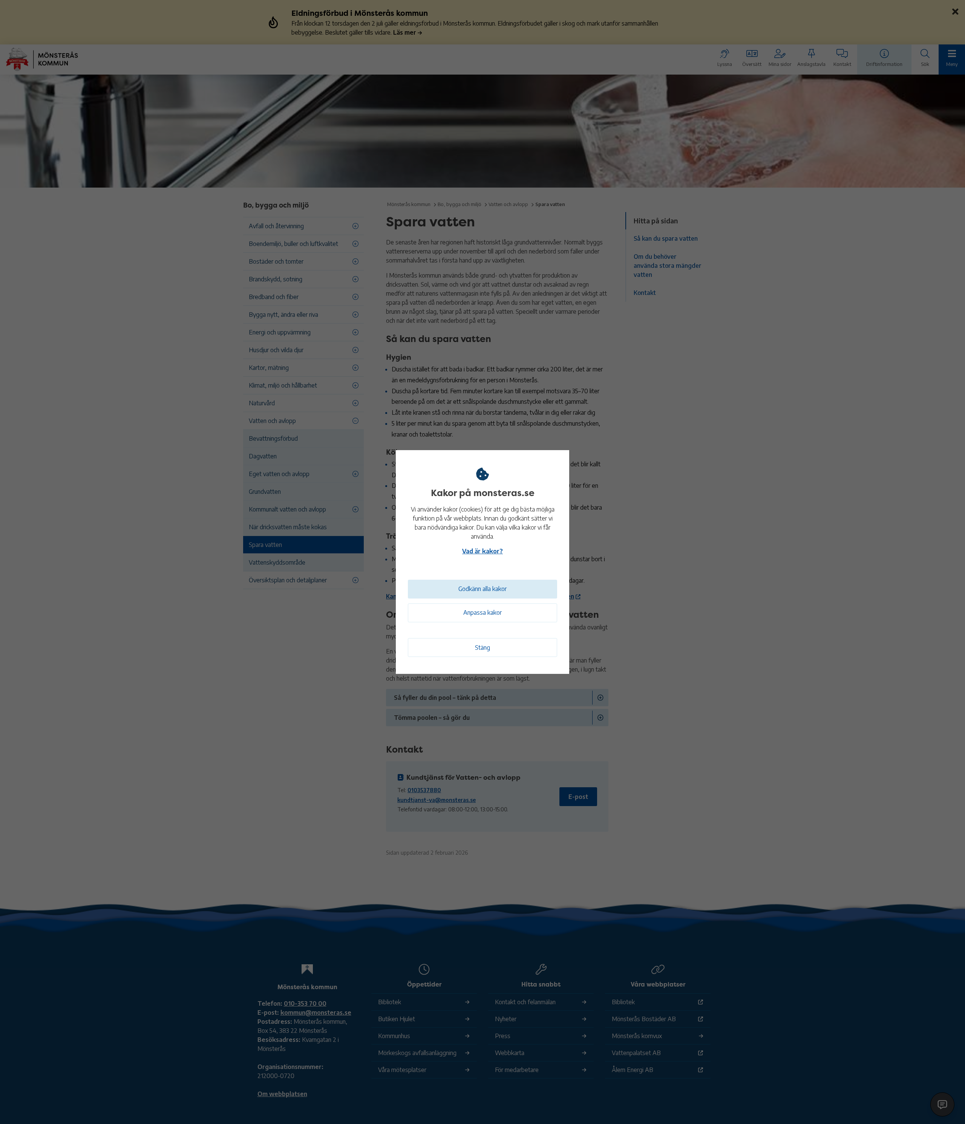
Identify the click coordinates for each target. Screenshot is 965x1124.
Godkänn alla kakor (482, 589)
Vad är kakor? (482, 551)
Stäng (482, 647)
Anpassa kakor (482, 612)
